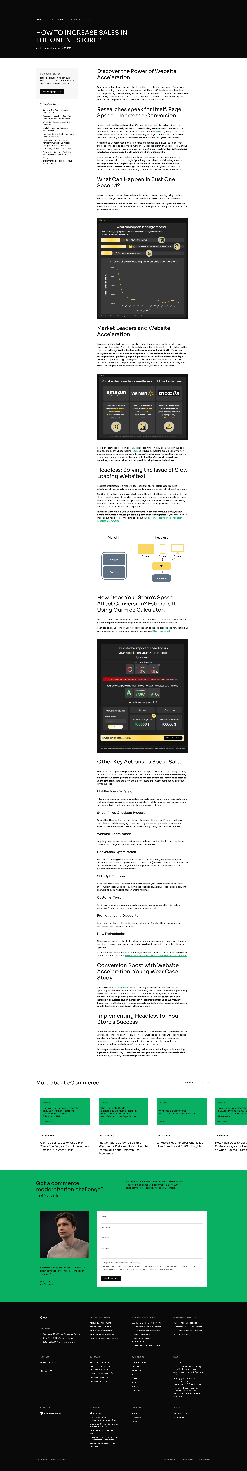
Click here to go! (161, 631)
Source (160, 131)
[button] (202, 1083)
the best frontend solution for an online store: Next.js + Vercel (156, 955)
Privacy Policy (170, 1459)
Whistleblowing (204, 1459)
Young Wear (122, 987)
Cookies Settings (187, 1459)
